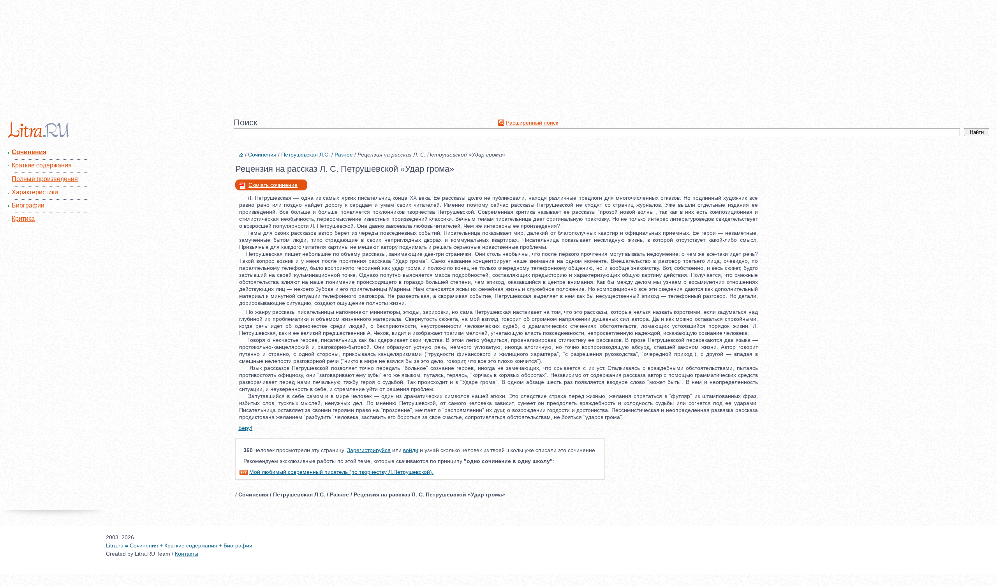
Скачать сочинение (273, 185)
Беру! (245, 428)
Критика (23, 218)
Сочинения (29, 152)
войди (410, 450)
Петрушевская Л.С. (305, 154)
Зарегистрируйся (369, 450)
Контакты (186, 554)
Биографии (28, 205)
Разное (344, 154)
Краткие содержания (42, 165)
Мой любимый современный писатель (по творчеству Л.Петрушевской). (341, 472)
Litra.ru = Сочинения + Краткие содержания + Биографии (179, 545)
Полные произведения (45, 179)
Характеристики (35, 192)
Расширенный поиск (532, 123)
